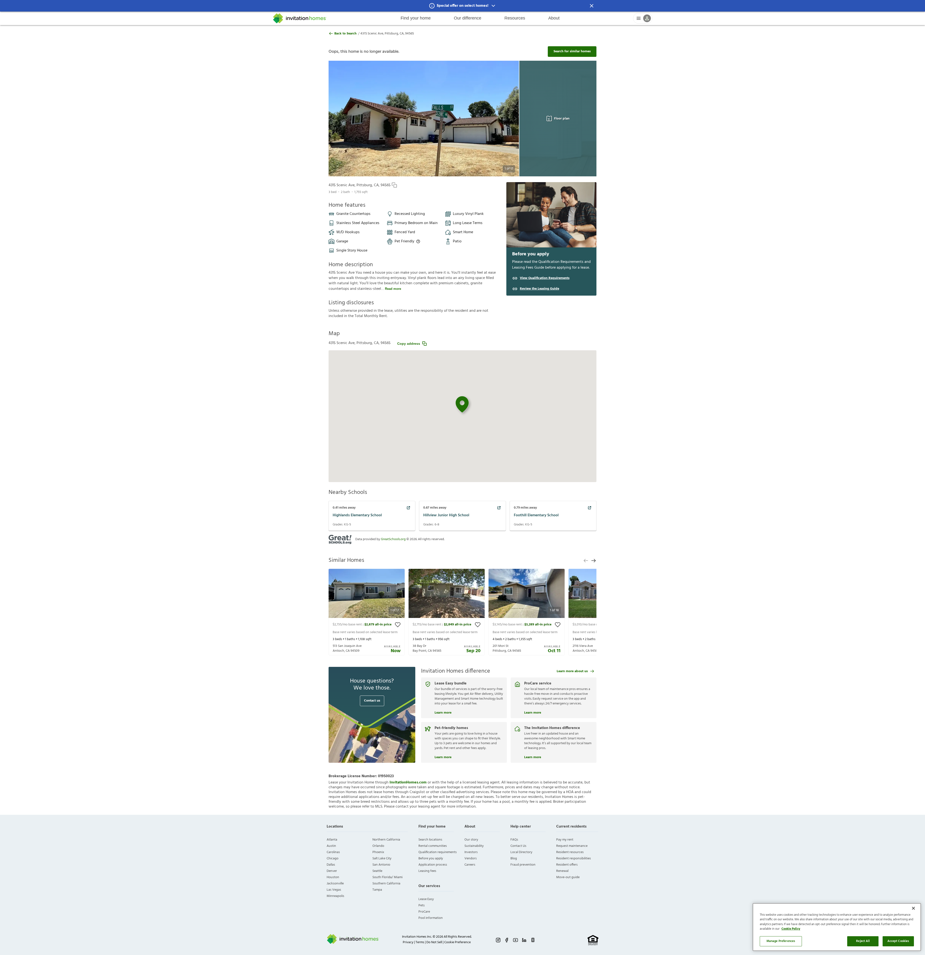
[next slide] (593, 561)
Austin (331, 846)
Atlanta (332, 839)
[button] (462, 6)
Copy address (408, 343)
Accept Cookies (898, 941)
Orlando (378, 846)
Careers (469, 865)
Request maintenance (572, 846)
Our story (471, 839)
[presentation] (367, 612)
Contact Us (518, 846)
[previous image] (342, 118)
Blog (513, 858)
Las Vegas (334, 890)
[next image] (506, 118)
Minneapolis (335, 896)
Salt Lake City (381, 858)
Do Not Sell (434, 942)
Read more (393, 289)
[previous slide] (586, 561)
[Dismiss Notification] (592, 6)
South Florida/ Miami (387, 877)
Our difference (467, 18)
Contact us (372, 700)
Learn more (443, 712)
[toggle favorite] (398, 625)
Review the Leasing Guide (539, 289)
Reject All (862, 941)
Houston (333, 877)
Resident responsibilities (573, 858)
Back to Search (345, 33)
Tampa (377, 890)
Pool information (430, 918)
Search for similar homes (572, 51)
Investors (471, 852)
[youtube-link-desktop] (515, 940)
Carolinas (333, 852)
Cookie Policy (790, 929)
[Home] (300, 18)
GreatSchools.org (393, 539)
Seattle (377, 871)
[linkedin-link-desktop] (524, 940)
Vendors (470, 858)
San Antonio (381, 865)
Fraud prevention (522, 865)
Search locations (430, 839)
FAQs (514, 839)
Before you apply (430, 858)
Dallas (331, 865)
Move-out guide (568, 877)
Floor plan (561, 118)
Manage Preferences (780, 941)
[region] (837, 927)
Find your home (416, 18)
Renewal (562, 871)
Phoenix (378, 852)
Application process (432, 865)
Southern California (386, 883)
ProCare (424, 912)
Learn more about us (572, 671)
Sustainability (474, 846)
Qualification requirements (437, 852)
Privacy (408, 942)
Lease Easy (426, 899)
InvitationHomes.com (408, 782)
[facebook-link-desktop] (506, 940)
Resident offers (567, 865)
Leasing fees (427, 871)
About (554, 18)
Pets (421, 905)
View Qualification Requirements (544, 278)
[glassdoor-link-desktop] (533, 940)
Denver (332, 871)
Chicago (332, 858)
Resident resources (570, 852)
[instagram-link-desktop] (498, 940)
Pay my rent (564, 839)
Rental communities (432, 846)
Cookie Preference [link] (457, 942)
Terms (420, 942)
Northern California (386, 839)
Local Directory (521, 852)
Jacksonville (335, 883)
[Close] (913, 908)
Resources (514, 18)
